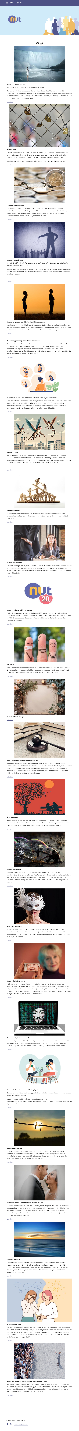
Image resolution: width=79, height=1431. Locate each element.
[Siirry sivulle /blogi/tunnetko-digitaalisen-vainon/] (39, 1018)
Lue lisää (10, 102)
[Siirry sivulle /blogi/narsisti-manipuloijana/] (39, 240)
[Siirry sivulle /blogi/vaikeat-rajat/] (39, 125)
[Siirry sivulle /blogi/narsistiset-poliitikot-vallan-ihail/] (39, 1361)
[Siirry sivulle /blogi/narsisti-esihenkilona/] (39, 543)
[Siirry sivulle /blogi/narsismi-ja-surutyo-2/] (39, 849)
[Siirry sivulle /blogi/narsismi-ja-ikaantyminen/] (39, 961)
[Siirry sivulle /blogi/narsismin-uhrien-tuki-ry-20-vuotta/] (39, 593)
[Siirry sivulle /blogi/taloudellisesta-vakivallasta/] (39, 185)
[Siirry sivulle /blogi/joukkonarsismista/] (39, 490)
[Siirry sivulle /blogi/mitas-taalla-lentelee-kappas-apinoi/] (39, 432)
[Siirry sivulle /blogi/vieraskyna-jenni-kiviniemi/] (39, 1239)
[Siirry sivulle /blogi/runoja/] (39, 697)
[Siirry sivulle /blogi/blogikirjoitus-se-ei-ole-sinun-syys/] (39, 1300)
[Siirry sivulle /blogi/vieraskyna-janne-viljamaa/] (39, 644)
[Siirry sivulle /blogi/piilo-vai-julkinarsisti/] (39, 906)
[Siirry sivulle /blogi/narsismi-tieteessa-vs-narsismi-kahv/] (39, 1070)
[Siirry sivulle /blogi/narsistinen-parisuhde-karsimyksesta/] (39, 302)
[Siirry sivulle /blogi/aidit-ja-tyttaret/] (39, 797)
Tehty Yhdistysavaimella (21, 1424)
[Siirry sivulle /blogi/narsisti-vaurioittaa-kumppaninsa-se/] (39, 1182)
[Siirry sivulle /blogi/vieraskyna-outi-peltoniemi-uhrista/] (39, 1128)
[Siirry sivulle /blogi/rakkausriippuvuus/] (39, 378)
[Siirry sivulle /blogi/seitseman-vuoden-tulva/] (39, 64)
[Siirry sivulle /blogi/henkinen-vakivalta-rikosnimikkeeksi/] (39, 740)
